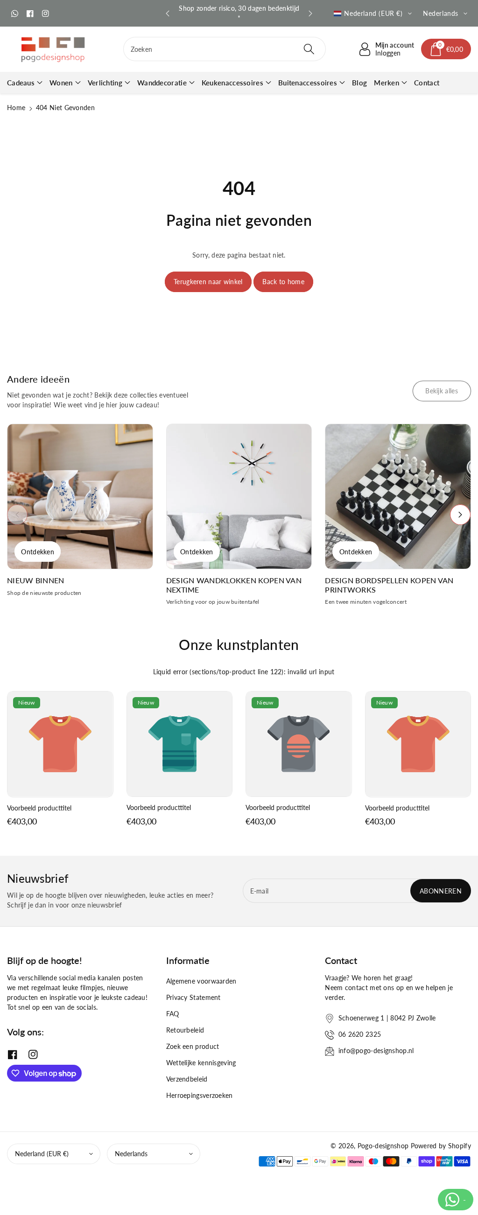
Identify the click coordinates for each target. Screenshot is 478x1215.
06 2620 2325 (359, 1034)
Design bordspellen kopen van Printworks (389, 585)
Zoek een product (192, 1046)
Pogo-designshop (383, 1146)
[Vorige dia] (168, 13)
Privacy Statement (193, 997)
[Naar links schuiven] (17, 514)
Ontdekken (37, 552)
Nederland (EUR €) (42, 1154)
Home (16, 108)
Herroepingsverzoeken (199, 1095)
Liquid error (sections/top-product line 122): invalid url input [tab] (244, 672)
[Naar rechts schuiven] (460, 514)
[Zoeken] (309, 49)
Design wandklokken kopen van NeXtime (234, 585)
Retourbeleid (185, 1030)
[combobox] (225, 49)
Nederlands (131, 1154)
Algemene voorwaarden (201, 981)
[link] (442, 391)
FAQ (172, 1014)
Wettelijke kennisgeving (201, 1063)
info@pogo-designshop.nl (376, 1050)
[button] (446, 49)
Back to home (283, 282)
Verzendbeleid (187, 1079)
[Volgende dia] (310, 13)
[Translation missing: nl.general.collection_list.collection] (80, 496)
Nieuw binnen (35, 580)
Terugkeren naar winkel (208, 282)
